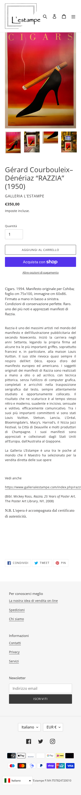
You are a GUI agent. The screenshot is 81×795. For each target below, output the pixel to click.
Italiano (28, 727)
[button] (17, 780)
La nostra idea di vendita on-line (33, 600)
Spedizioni (17, 610)
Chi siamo (16, 619)
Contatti (15, 643)
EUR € (51, 727)
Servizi (14, 661)
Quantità (11, 226)
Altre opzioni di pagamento (40, 272)
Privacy (14, 652)
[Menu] (73, 16)
